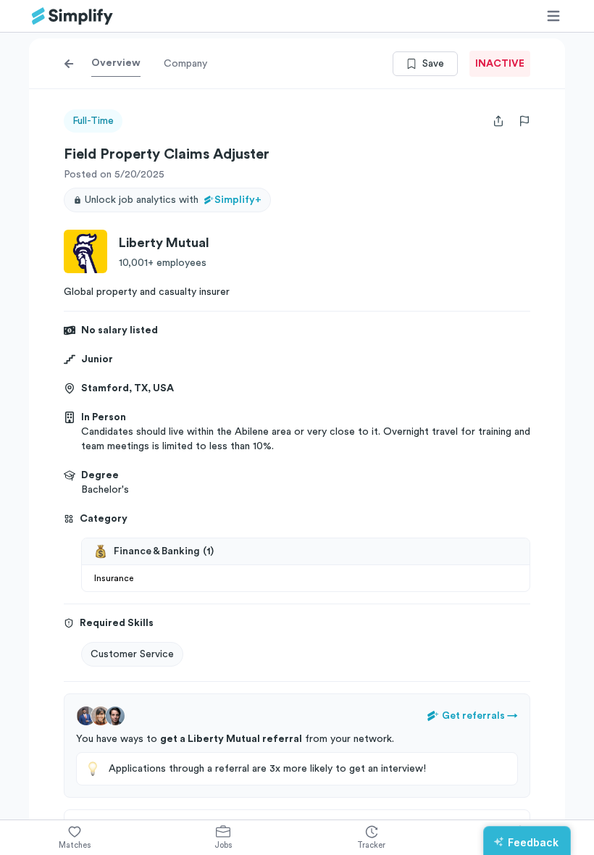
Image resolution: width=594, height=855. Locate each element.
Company (185, 64)
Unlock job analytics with (173, 200)
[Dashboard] (72, 16)
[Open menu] (553, 16)
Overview (116, 63)
